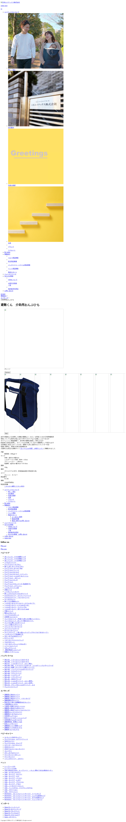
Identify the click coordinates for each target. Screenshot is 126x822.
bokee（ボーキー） (10, 817)
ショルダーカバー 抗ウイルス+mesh (16, 609)
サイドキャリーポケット (12, 755)
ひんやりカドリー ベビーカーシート (17, 597)
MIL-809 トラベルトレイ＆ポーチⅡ (16, 661)
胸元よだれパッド (10, 613)
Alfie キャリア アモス (12, 784)
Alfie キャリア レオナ (12, 780)
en (1, 9)
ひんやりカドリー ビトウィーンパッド (17, 595)
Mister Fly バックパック (12, 807)
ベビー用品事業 (13, 507)
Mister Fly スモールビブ (12, 815)
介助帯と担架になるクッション (14, 706)
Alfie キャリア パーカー (13, 778)
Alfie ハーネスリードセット (14, 786)
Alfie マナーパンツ (11, 792)
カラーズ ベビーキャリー (13, 745)
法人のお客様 (8, 524)
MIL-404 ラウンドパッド (13, 673)
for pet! (4, 546)
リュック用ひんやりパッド (13, 624)
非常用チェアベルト (11, 716)
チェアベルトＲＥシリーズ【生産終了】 (17, 584)
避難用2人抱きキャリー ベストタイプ (17, 698)
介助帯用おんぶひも (11, 704)
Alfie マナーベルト (11, 790)
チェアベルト (8, 582)
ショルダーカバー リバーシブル (15, 607)
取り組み (7, 503)
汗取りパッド (8, 611)
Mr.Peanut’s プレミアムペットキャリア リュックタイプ (23, 799)
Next (6, 433)
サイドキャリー (9, 756)
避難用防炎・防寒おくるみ (13, 722)
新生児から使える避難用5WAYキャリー (17, 702)
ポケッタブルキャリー (11, 753)
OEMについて (12, 526)
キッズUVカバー (9, 599)
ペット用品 (11, 513)
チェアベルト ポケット (12, 578)
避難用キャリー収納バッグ (13, 725)
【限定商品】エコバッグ (12, 650)
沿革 (9, 497)
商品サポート (12, 515)
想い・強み (11, 491)
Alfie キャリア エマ (11, 776)
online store (7, 538)
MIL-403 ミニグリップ (12, 675)
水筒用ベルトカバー (11, 617)
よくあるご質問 (17, 517)
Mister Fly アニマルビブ (12, 813)
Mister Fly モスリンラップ (12, 809)
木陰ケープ (8, 589)
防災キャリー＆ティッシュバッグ (15, 718)
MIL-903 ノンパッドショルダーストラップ (18, 669)
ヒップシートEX (9, 766)
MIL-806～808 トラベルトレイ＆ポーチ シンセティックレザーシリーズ (28, 665)
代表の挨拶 (11, 495)
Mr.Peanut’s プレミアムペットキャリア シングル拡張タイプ (24, 795)
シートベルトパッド (11, 646)
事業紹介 (4, 296)
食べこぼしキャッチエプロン (14, 566)
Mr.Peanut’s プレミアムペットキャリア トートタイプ (22, 793)
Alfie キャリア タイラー (13, 774)
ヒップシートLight (10, 768)
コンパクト (8, 751)
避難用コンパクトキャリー (13, 712)
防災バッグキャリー (11, 723)
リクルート (11, 501)
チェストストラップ (11, 687)
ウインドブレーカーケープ (13, 626)
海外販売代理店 (13, 532)
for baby (4, 549)
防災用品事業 (12, 509)
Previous (7, 372)
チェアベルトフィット (11, 570)
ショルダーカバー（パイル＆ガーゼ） (17, 605)
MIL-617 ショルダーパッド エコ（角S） (18, 663)
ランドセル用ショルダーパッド (14, 622)
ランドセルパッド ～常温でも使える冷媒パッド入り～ (22, 619)
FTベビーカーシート (11, 630)
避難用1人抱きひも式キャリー (14, 708)
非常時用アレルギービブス (13, 720)
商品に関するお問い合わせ (21, 521)
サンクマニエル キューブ (13, 743)
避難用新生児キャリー (11, 700)
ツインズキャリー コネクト (14, 758)
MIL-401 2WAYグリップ (12, 679)
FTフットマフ (9, 638)
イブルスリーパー (10, 562)
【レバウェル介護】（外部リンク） (32, 448)
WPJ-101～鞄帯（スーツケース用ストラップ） (19, 667)
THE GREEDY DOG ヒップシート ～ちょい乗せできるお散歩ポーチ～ (28, 770)
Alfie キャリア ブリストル (14, 782)
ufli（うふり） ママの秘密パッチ (15, 556)
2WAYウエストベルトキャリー (14, 749)
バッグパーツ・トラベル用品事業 (19, 511)
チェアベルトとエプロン (12, 564)
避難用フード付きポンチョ (13, 727)
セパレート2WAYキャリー (13, 737)
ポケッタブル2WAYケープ (13, 636)
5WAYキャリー (9, 741)
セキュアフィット (10, 648)
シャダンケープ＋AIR (11, 588)
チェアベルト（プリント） (13, 586)
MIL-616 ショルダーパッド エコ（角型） (18, 681)
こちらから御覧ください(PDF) (14, 486)
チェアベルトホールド (11, 572)
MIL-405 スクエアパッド (13, 671)
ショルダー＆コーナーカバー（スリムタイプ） (19, 603)
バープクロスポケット (11, 615)
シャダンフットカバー (11, 591)
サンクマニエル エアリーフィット (16, 739)
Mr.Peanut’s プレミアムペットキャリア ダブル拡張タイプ (24, 797)
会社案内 (11, 493)
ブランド (11, 499)
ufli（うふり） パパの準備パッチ (15, 560)
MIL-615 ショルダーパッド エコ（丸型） (18, 683)
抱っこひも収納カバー (11, 601)
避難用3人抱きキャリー (12, 694)
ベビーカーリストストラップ (14, 640)
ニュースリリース (10, 522)
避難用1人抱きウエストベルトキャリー (17, 710)
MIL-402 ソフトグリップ (13, 677)
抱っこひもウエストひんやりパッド (16, 593)
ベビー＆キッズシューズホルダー (15, 644)
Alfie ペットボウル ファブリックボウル (18, 788)
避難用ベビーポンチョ (11, 729)
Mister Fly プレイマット (12, 811)
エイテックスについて (11, 489)
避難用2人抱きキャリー (12, 696)
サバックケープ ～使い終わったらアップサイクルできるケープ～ (26, 632)
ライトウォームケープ (11, 628)
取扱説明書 (15, 519)
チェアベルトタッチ (11, 580)
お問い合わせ (8, 536)
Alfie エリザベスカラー (12, 772)
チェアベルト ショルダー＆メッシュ (16, 576)
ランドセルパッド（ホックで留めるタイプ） (19, 621)
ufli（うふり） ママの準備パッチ (15, 558)
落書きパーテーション (11, 652)
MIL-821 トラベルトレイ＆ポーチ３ (16, 659)
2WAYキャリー (9, 747)
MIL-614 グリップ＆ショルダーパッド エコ (19, 685)
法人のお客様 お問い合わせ (17, 534)
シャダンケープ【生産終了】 (14, 634)
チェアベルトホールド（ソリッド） (16, 574)
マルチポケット (9, 642)
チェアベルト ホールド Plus (13, 568)
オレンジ (7, 369)
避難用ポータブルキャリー (13, 714)
